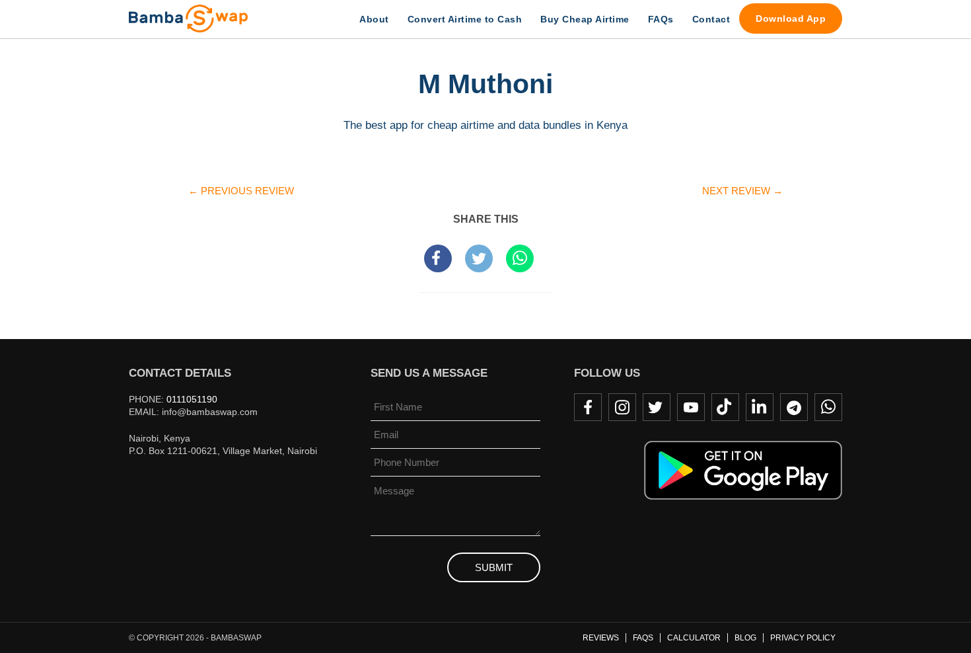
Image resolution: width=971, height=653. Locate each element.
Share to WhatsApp (520, 258)
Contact (711, 19)
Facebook (588, 407)
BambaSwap (201, 18)
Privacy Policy (803, 637)
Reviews (601, 637)
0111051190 (191, 399)
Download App (791, 18)
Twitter (656, 407)
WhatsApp (828, 407)
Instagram (622, 407)
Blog (745, 637)
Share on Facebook (438, 258)
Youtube (691, 407)
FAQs (661, 19)
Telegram (794, 407)
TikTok (725, 407)
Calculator (694, 637)
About (374, 19)
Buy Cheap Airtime (584, 19)
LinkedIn (759, 407)
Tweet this (479, 258)
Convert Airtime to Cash (465, 19)
